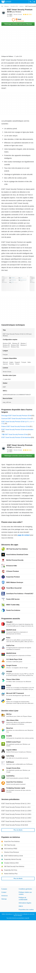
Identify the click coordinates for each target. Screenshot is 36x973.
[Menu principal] (34, 1)
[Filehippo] (6, 1)
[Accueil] (2, 6)
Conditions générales (25, 889)
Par (9, 14)
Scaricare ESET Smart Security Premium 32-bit (16, 418)
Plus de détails (18, 830)
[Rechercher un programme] (30, 1)
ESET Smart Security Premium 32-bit (19, 446)
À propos (4, 889)
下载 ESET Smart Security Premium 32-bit (14, 434)
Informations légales (25, 903)
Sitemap (4, 899)
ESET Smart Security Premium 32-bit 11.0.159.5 (16, 814)
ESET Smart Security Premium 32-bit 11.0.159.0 (16, 818)
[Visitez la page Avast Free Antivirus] (18, 20)
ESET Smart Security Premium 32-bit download (16, 437)
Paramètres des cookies (26, 909)
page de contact (24, 535)
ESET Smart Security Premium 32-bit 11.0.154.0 (16, 821)
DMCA (21, 906)
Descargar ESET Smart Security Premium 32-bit (16, 415)
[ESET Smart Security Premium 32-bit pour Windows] (3, 13)
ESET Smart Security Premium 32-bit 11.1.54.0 (15, 803)
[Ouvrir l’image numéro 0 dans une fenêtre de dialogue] (14, 283)
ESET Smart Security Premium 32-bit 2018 (14, 825)
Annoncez (4, 895)
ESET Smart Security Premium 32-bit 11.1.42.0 (15, 807)
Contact (3, 892)
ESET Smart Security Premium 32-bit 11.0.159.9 (16, 810)
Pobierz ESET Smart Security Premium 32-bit (15, 426)
